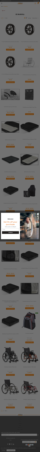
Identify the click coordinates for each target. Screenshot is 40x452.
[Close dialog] (38, 214)
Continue (10, 232)
